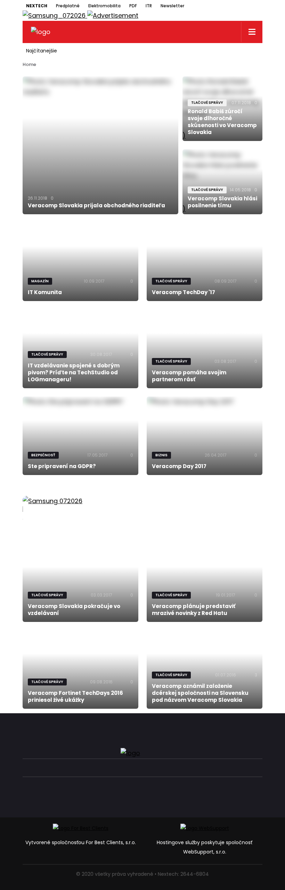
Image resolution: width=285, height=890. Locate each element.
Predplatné (68, 6)
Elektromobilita (104, 6)
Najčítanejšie (41, 50)
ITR (149, 6)
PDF (133, 6)
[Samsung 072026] (142, 509)
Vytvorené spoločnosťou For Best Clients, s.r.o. (80, 842)
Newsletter (172, 6)
